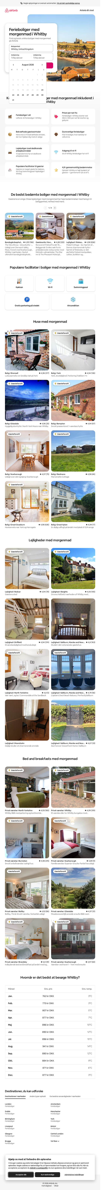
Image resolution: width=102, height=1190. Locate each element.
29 (37, 95)
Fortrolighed (46, 1186)
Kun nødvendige (47, 1175)
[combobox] (31, 49)
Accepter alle (20, 1175)
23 (42, 90)
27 (28, 95)
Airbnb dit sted (87, 10)
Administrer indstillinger (74, 1175)
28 (33, 95)
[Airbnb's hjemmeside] (11, 10)
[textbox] (20, 57)
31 (13, 100)
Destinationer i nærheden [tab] (15, 1096)
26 (23, 95)
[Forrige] (46, 208)
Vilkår (56, 1186)
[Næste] (55, 208)
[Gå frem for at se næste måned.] (42, 65)
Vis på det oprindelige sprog (68, 3)
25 (18, 95)
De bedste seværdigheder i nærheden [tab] (65, 1096)
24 (13, 95)
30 (42, 95)
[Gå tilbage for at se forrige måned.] (13, 65)
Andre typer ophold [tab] (38, 1096)
